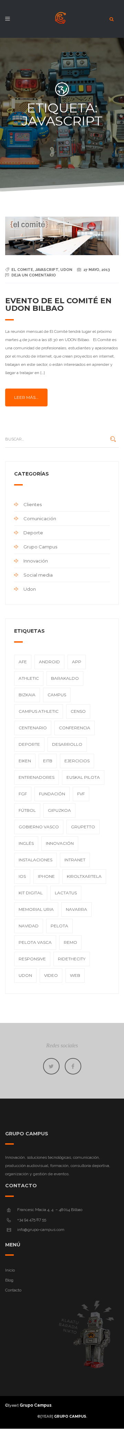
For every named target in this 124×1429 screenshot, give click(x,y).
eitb (47, 760)
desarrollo (67, 744)
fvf (81, 793)
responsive (32, 958)
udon (66, 270)
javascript (46, 270)
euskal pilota (83, 777)
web (75, 975)
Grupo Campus (40, 546)
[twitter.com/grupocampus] (51, 1066)
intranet (74, 859)
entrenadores (36, 777)
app (76, 661)
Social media (38, 575)
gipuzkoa (59, 810)
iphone (46, 876)
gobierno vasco (39, 826)
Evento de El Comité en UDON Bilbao (58, 304)
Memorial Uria (36, 909)
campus (57, 694)
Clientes (32, 504)
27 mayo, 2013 (96, 270)
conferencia (74, 727)
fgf (23, 793)
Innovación (35, 561)
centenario (33, 727)
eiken (25, 760)
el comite (22, 270)
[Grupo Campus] (62, 20)
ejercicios (77, 760)
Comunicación (39, 518)
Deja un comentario (33, 275)
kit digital (31, 892)
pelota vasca (35, 942)
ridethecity (71, 958)
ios (22, 876)
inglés (26, 843)
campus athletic (39, 711)
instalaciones (35, 859)
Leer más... (26, 397)
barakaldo (65, 678)
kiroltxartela (84, 876)
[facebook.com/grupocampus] (73, 1066)
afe (23, 661)
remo (70, 942)
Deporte (33, 532)
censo (78, 711)
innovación (60, 843)
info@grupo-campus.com (40, 1229)
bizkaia (27, 694)
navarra (76, 909)
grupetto (83, 826)
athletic (29, 678)
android (49, 661)
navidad (29, 925)
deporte (29, 744)
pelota (59, 925)
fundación (52, 793)
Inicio (10, 1270)
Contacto (13, 1290)
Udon (29, 589)
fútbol (27, 810)
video (51, 975)
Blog (9, 1280)
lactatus (66, 892)
